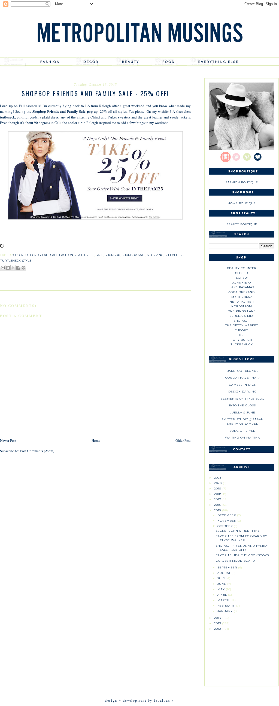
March (224, 600)
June (222, 584)
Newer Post (8, 440)
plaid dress (84, 255)
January (225, 611)
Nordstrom (241, 306)
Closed (241, 273)
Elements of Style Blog (243, 398)
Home (96, 440)
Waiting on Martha (242, 437)
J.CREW (242, 277)
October (225, 526)
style (26, 261)
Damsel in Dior (242, 385)
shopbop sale (133, 255)
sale (99, 255)
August (224, 573)
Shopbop (242, 320)
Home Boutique (242, 203)
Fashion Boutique (242, 182)
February (226, 605)
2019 (218, 488)
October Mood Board (235, 560)
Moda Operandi (242, 292)
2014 (218, 618)
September (227, 567)
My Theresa (241, 297)
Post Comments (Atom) (37, 450)
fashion (66, 255)
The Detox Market (241, 325)
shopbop (112, 255)
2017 (218, 499)
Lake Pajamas (241, 287)
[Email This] (2, 267)
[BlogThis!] (8, 267)
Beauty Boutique (241, 224)
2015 (218, 510)
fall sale (50, 255)
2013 (218, 623)
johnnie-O (241, 282)
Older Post (183, 440)
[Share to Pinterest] (23, 267)
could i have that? (242, 377)
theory (241, 330)
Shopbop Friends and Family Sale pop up (65, 111)
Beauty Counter (241, 268)
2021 (218, 477)
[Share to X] (13, 267)
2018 (218, 494)
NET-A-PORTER (242, 301)
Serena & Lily (242, 316)
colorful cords (27, 255)
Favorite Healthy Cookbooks (242, 555)
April (222, 595)
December (227, 515)
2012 (218, 629)
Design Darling (242, 391)
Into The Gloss (242, 405)
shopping (155, 255)
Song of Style (242, 431)
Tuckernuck (242, 344)
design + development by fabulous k (139, 700)
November (227, 520)
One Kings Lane (242, 311)
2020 (218, 483)
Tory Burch (241, 340)
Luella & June (242, 412)
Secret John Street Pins (238, 530)
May (221, 589)
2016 (218, 505)
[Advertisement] (241, 656)
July (221, 578)
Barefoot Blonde (243, 371)
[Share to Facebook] (18, 267)
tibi (242, 335)
